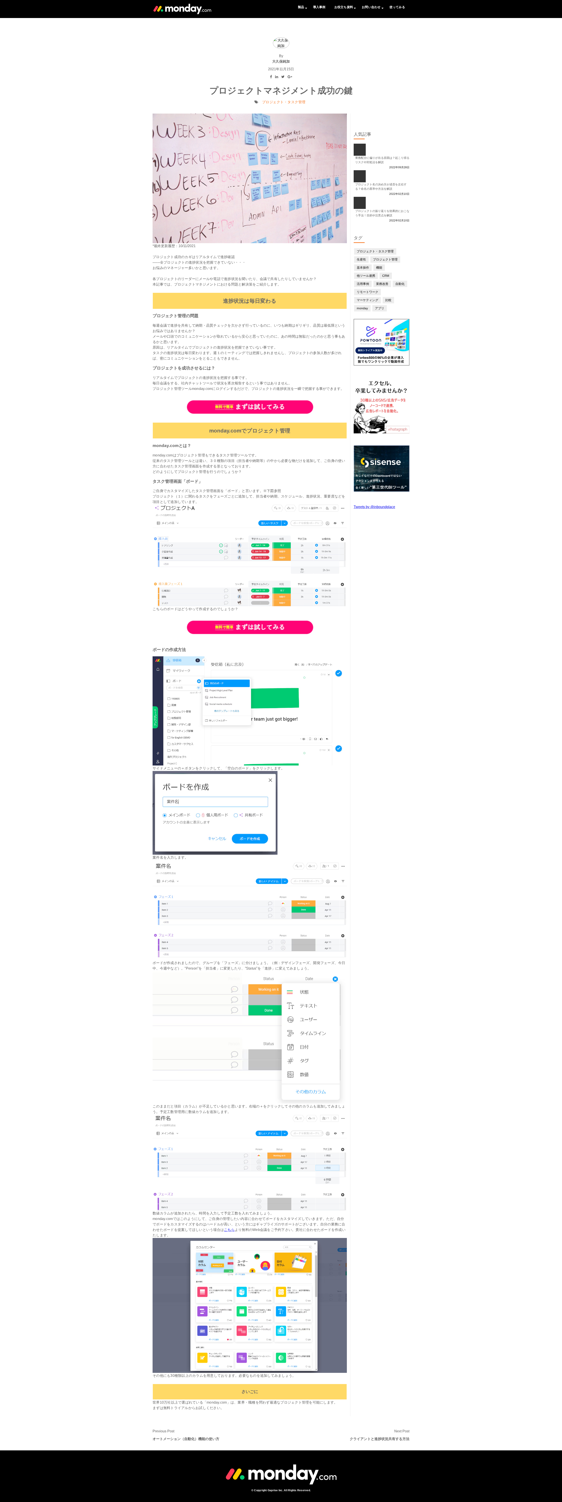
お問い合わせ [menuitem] (371, 7)
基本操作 (363, 267)
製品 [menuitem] (301, 7)
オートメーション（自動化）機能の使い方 (186, 1439)
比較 (388, 300)
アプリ (379, 308)
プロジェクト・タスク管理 (284, 102)
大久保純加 (281, 61)
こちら (229, 1230)
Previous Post (163, 1431)
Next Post (401, 1431)
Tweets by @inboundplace (374, 507)
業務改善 (382, 284)
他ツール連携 (366, 275)
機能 (379, 267)
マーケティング (367, 300)
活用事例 (363, 284)
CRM (385, 275)
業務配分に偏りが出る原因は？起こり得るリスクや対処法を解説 (382, 160)
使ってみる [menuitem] (397, 7)
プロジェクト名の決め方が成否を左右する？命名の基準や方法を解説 (381, 186)
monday (362, 308)
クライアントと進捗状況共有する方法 (379, 1439)
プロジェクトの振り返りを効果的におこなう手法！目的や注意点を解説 (382, 213)
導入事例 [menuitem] (319, 7)
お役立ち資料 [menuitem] (343, 7)
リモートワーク (367, 292)
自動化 (400, 284)
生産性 (361, 259)
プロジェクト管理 (385, 259)
